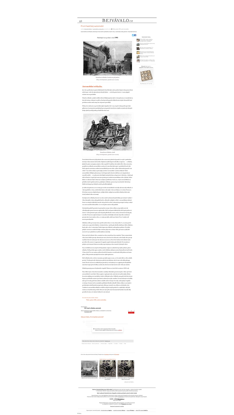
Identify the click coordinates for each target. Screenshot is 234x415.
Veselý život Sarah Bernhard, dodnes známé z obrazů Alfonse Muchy (147, 52)
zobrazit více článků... (129, 382)
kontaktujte (121, 396)
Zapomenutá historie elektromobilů (89, 378)
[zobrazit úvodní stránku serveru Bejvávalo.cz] (117, 21)
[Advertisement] (117, 8)
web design (126, 404)
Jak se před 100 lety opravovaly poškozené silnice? (147, 44)
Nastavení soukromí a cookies (117, 406)
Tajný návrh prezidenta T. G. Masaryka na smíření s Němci (146, 48)
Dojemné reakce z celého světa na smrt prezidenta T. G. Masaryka (147, 60)
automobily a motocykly (98, 29)
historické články (88, 29)
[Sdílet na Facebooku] (135, 35)
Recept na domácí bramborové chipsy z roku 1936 (147, 56)
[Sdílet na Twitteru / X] (133, 35)
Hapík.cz (149, 66)
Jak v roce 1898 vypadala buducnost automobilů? (107, 378)
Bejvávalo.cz (121, 399)
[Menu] (80, 21)
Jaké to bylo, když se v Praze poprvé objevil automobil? (126, 378)
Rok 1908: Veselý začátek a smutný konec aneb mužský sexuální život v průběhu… (146, 40)
